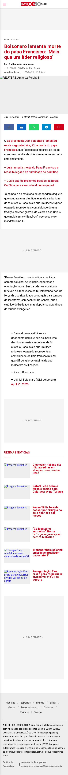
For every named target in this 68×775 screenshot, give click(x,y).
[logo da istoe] (34, 4)
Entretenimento (29, 707)
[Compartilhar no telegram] (46, 127)
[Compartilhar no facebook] (9, 127)
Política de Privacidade (8, 764)
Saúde (38, 712)
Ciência (24, 712)
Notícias (10, 702)
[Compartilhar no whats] (34, 127)
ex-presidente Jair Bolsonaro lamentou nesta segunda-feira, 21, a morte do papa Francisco (30, 145)
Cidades (48, 707)
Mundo (40, 702)
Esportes (26, 702)
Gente (11, 707)
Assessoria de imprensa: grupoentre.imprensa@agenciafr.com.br (41, 764)
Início (6, 39)
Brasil (16, 39)
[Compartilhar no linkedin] (22, 127)
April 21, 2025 (19, 384)
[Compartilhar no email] (59, 127)
